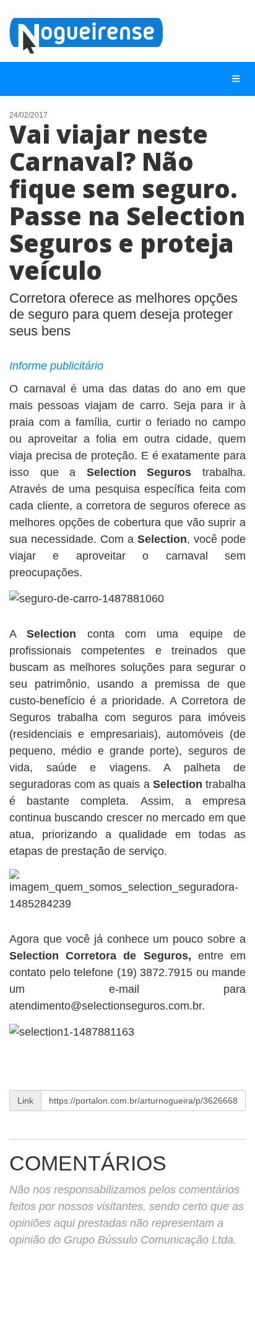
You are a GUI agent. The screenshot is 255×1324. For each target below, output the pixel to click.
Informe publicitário (56, 366)
